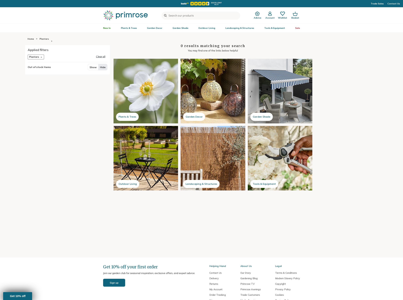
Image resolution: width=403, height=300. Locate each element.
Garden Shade (180, 28)
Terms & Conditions (286, 272)
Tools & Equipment (274, 28)
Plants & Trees (129, 28)
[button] (17, 296)
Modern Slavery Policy (287, 278)
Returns (213, 283)
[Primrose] (126, 15)
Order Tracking (217, 294)
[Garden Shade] (280, 91)
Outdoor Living (206, 28)
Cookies (279, 294)
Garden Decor (154, 28)
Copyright (280, 283)
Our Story (245, 272)
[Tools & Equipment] (280, 158)
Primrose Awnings (250, 289)
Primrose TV (247, 283)
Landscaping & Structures (239, 28)
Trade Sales (377, 3)
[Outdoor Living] (146, 158)
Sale (297, 28)
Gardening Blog (249, 278)
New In (107, 28)
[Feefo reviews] (201, 3)
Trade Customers (250, 294)
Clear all (100, 56)
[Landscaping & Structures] (213, 158)
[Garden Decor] (213, 91)
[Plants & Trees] (146, 91)
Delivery (214, 278)
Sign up (114, 282)
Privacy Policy (283, 289)
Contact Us (393, 3)
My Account (215, 289)
